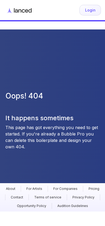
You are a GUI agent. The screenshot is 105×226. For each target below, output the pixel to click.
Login (90, 10)
